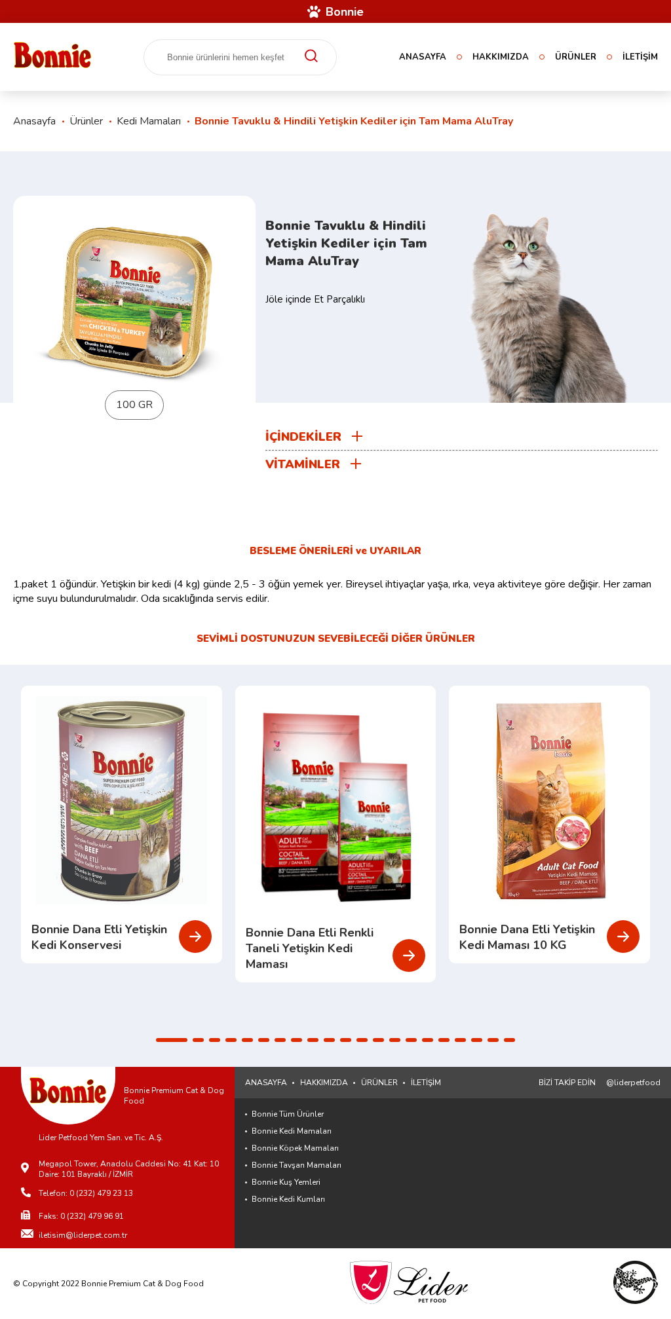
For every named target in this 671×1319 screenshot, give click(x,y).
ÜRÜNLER (575, 57)
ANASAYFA (422, 57)
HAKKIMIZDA (500, 57)
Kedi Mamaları (149, 121)
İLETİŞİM (640, 57)
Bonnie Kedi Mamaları (292, 1131)
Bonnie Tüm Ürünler (288, 1114)
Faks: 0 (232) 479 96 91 (81, 1216)
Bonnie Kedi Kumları (288, 1199)
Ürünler (86, 121)
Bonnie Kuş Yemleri (286, 1182)
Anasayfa (34, 121)
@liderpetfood (633, 1082)
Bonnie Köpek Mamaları (295, 1148)
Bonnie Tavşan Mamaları (296, 1165)
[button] (171, 1040)
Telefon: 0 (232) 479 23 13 (86, 1193)
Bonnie (345, 12)
